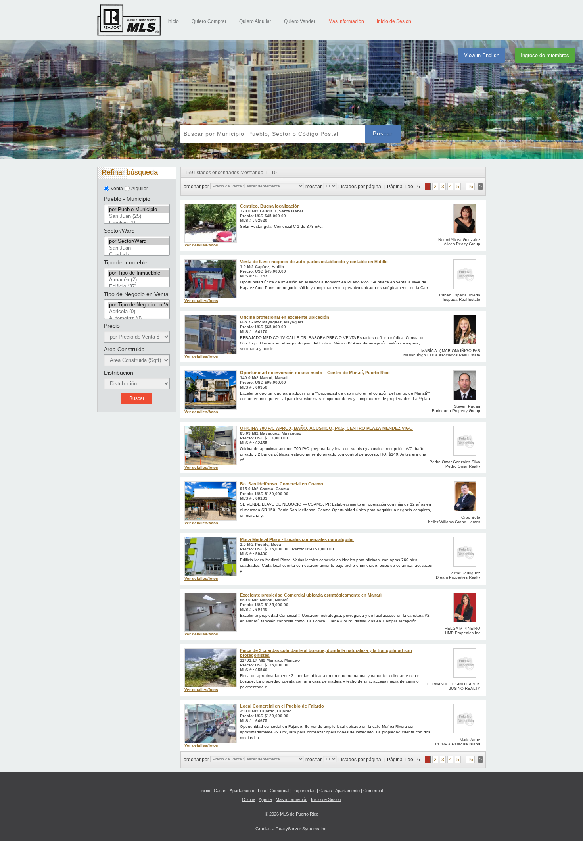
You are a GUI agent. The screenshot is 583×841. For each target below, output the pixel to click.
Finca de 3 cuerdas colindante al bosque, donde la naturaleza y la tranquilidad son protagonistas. (326, 653)
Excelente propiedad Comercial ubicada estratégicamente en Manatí (311, 595)
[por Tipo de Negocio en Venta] (138, 305)
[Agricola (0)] (138, 311)
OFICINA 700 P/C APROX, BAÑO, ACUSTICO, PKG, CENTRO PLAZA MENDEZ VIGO (326, 428)
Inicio (173, 21)
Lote (262, 790)
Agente (265, 799)
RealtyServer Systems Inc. (302, 828)
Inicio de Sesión (394, 21)
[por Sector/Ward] (138, 241)
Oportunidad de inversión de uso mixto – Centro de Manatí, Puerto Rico (315, 372)
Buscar (383, 133)
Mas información (346, 21)
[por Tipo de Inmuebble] (138, 273)
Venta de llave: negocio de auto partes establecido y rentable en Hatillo (314, 261)
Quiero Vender (299, 21)
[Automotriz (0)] (138, 318)
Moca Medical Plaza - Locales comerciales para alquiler (297, 539)
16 (470, 186)
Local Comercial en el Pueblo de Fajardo (282, 706)
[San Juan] (138, 248)
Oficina (248, 799)
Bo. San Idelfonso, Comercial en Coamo (281, 483)
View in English (481, 55)
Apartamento (242, 790)
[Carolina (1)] (138, 223)
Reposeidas (304, 790)
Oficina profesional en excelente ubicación (284, 317)
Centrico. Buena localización (270, 206)
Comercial (279, 790)
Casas (220, 790)
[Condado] (138, 255)
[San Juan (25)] (138, 216)
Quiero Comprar (209, 21)
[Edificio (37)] (138, 286)
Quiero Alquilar (255, 21)
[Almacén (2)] (138, 280)
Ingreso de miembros (545, 55)
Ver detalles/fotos (201, 245)
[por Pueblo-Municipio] (138, 209)
